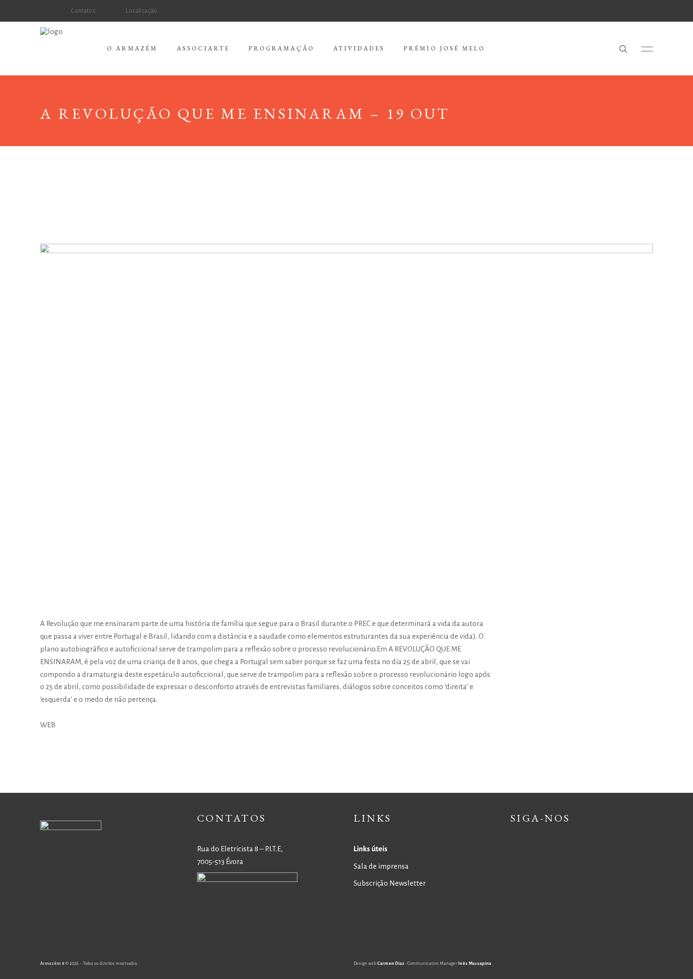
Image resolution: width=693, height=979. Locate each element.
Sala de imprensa (381, 866)
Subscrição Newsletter (390, 883)
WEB (48, 725)
